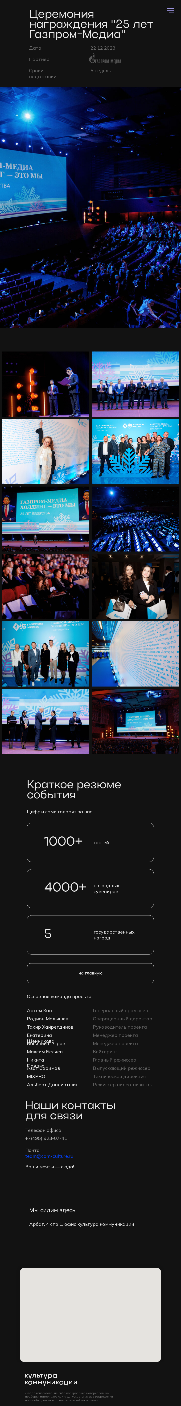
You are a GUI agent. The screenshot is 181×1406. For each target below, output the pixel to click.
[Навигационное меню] (170, 10)
